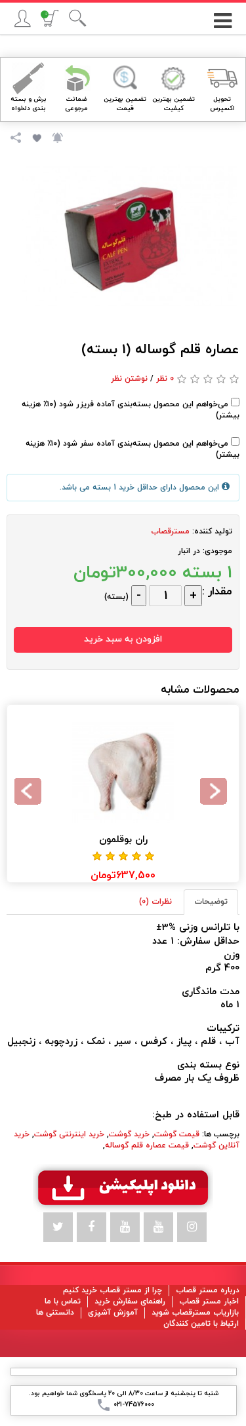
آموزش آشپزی (113, 1312)
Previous (215, 793)
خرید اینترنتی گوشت (69, 1134)
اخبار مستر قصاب (209, 1301)
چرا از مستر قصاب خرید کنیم (112, 1290)
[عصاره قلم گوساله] (129, 236)
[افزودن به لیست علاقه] (35, 137)
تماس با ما (63, 1301)
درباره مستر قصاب (207, 1290)
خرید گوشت (129, 1134)
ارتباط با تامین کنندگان (201, 1324)
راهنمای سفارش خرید (129, 1301)
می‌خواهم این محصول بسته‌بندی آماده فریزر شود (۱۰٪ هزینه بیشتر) (130, 410)
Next (30, 793)
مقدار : (217, 591)
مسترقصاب (170, 531)
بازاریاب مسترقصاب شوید (195, 1312)
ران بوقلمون (123, 840)
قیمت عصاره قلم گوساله (147, 1145)
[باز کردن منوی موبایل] (222, 16)
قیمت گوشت (176, 1134)
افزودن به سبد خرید (123, 639)
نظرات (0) (155, 901)
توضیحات (211, 901)
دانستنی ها (55, 1312)
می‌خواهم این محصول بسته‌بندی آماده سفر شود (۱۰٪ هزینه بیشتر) (132, 449)
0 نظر (165, 379)
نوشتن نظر (129, 379)
